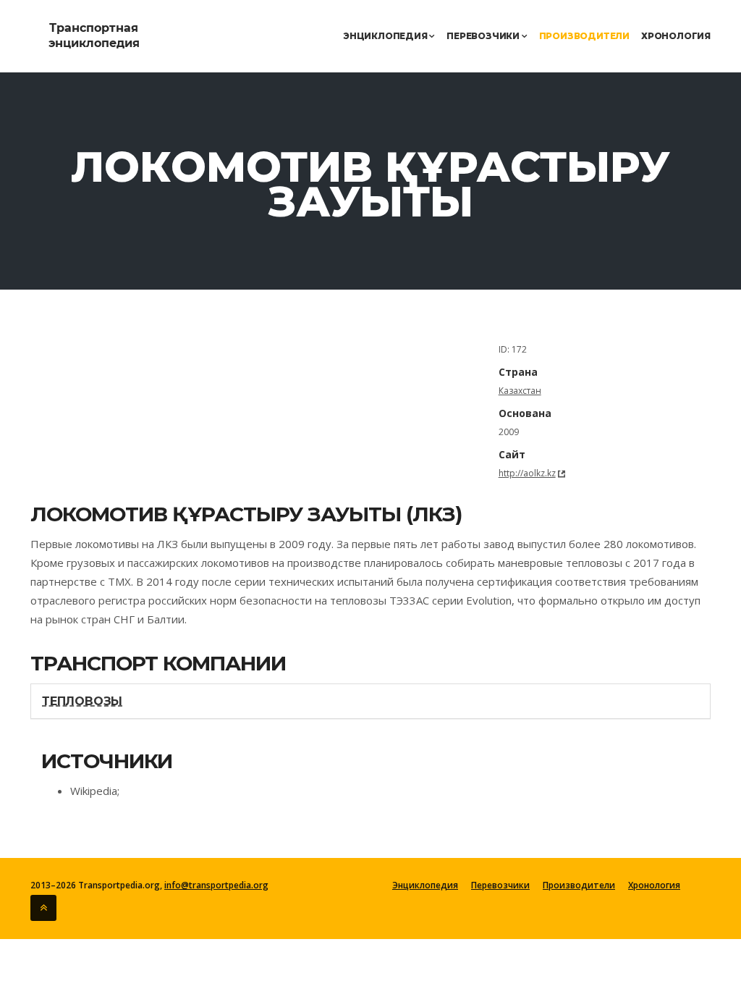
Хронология (676, 35)
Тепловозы (82, 701)
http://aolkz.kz (527, 473)
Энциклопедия (386, 35)
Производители (584, 35)
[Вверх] (43, 908)
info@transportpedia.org (216, 885)
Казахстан (520, 390)
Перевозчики (484, 35)
